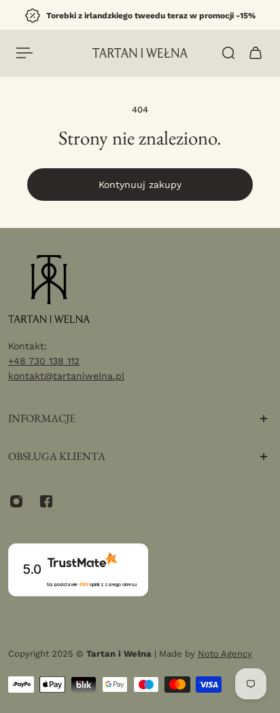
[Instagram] (16, 501)
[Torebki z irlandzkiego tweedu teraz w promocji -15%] (140, 15)
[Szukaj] (228, 53)
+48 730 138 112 (44, 360)
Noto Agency (225, 654)
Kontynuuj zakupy (140, 184)
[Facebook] (46, 501)
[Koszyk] (255, 53)
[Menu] (24, 53)
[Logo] (140, 52)
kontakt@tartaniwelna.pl (66, 375)
